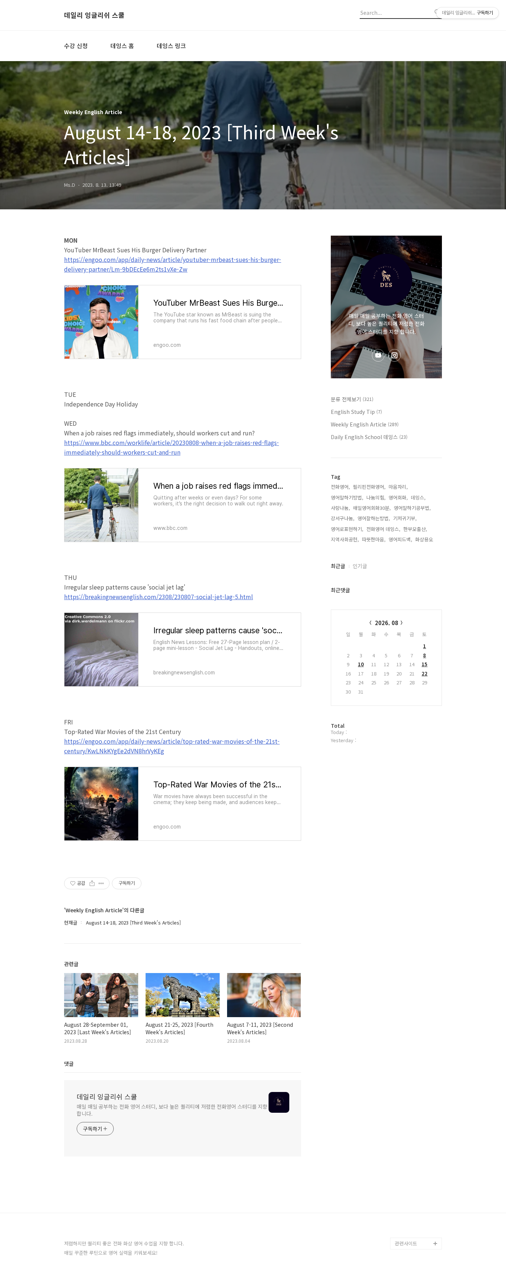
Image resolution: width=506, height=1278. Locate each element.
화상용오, (425, 539)
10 (361, 664)
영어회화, (398, 497)
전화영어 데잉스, (383, 528)
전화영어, (340, 486)
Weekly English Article (365, 424)
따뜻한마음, (374, 539)
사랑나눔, (340, 507)
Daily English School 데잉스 (369, 437)
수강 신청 (76, 45)
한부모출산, (415, 528)
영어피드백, (400, 539)
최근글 (338, 566)
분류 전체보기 (352, 399)
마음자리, (398, 486)
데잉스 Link (407, 1219)
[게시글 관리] (101, 883)
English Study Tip (356, 411)
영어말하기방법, (347, 497)
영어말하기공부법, (412, 507)
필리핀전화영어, (369, 486)
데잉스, (418, 497)
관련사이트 (406, 1243)
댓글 (69, 1063)
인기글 (360, 566)
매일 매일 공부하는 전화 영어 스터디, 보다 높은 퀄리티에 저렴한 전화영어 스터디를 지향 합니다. (172, 1110)
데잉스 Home (409, 1207)
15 (424, 664)
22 (424, 673)
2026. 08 (386, 623)
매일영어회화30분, (372, 507)
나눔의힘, (376, 497)
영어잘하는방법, (373, 518)
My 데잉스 (405, 1231)
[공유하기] (92, 883)
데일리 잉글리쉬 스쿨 (94, 15)
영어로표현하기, (347, 528)
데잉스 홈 (122, 45)
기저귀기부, (405, 518)
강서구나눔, (342, 518)
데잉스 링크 (171, 45)
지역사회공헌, (345, 539)
